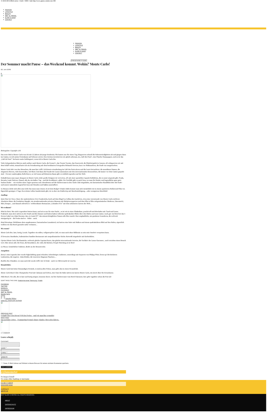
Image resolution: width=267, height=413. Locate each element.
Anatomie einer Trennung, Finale (30, 280)
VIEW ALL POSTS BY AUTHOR (11, 301)
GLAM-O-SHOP (10, 18)
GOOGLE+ (4, 288)
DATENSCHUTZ (10, 404)
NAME (4, 348)
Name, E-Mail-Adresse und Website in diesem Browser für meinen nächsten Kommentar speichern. (36, 363)
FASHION (8, 10)
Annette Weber (10, 298)
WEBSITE (4, 357)
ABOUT (7, 400)
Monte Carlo (5, 294)
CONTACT (8, 20)
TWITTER (4, 286)
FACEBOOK (5, 284)
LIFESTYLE (9, 12)
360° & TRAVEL (10, 16)
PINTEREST (5, 290)
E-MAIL (4, 352)
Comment (4, 341)
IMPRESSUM (9, 408)
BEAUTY (8, 14)
